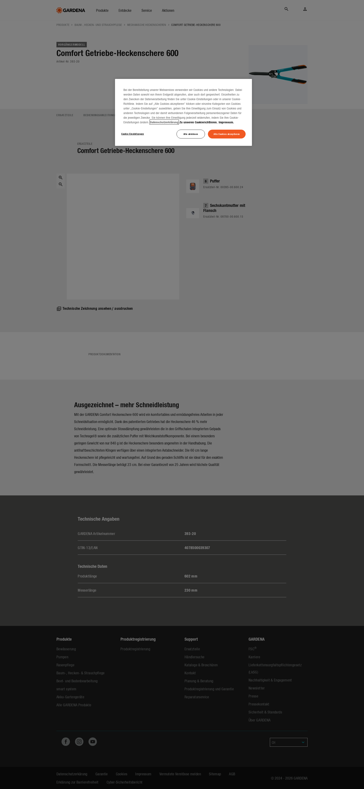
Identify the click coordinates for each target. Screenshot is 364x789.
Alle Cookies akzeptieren (227, 134)
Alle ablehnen (190, 134)
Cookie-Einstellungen (132, 133)
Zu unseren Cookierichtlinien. (198, 122)
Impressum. (226, 122)
